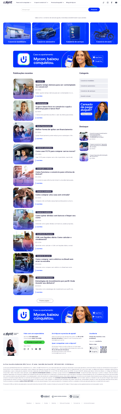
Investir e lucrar (86, 96)
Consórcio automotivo (88, 86)
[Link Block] (104, 2)
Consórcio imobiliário (87, 81)
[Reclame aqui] (74, 396)
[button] (23, 2)
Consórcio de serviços (88, 91)
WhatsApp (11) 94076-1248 (34, 342)
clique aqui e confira (97, 372)
